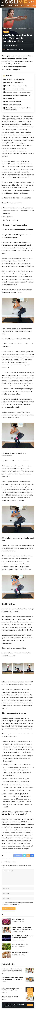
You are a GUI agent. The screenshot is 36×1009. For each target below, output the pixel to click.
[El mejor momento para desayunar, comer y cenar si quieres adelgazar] (6, 930)
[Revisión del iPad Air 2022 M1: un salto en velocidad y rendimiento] (6, 938)
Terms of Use (12, 1006)
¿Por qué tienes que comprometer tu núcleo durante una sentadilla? (16, 108)
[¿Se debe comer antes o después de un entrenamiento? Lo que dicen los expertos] (30, 979)
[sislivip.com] (16, 2)
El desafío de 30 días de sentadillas (15, 79)
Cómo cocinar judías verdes (20, 944)
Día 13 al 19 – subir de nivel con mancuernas (17, 92)
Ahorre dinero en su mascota (20, 952)
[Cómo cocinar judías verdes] (6, 946)
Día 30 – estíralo (9, 98)
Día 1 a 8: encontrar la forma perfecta (16, 86)
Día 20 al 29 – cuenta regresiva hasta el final (17, 95)
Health (6, 31)
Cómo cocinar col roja (18, 919)
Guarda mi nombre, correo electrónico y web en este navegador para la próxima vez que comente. (18, 903)
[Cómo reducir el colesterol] (30, 998)
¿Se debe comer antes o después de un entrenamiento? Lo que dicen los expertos (12, 979)
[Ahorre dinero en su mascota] (6, 955)
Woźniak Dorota (13, 49)
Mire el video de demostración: (14, 82)
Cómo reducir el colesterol (10, 997)
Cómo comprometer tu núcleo (13, 104)
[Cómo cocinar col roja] (6, 921)
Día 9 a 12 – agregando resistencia (15, 89)
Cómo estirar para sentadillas (13, 101)
